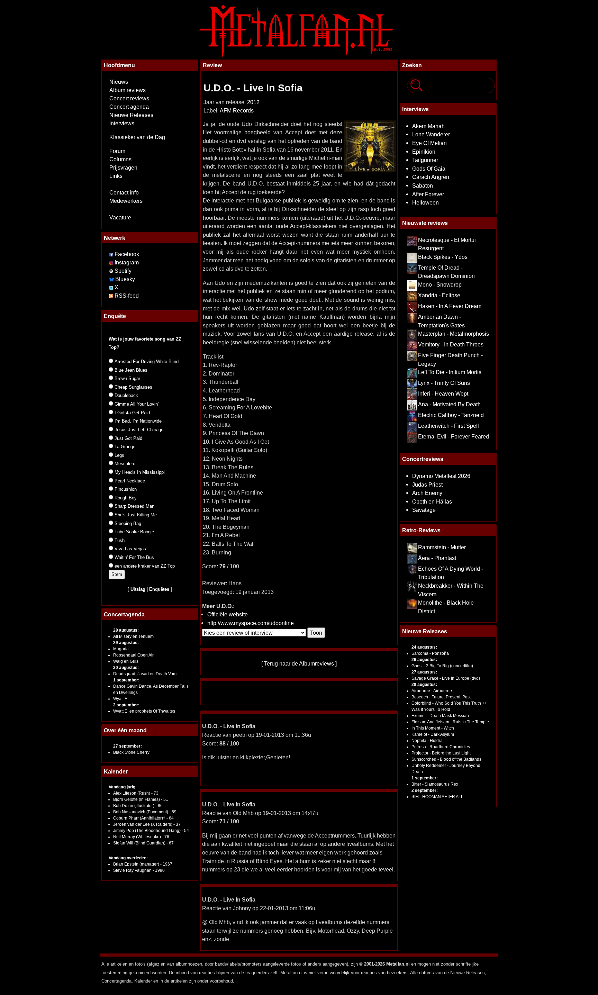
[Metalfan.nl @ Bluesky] (112, 279)
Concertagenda (124, 614)
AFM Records (237, 111)
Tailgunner (425, 160)
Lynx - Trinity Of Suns (444, 383)
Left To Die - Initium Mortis (449, 372)
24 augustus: (424, 647)
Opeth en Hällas (432, 501)
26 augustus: (424, 659)
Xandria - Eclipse (439, 295)
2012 (253, 102)
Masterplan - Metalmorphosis (453, 334)
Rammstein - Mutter (442, 547)
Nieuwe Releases (131, 115)
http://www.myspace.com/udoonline (250, 623)
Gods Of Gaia (428, 168)
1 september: (126, 680)
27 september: (127, 746)
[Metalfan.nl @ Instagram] (112, 262)
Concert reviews (129, 98)
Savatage (424, 510)
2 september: (126, 705)
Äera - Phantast (437, 558)
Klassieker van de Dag (137, 137)
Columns (120, 159)
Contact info (124, 193)
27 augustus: (424, 672)
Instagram (127, 262)
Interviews (121, 123)
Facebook (127, 254)
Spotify (123, 271)
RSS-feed (127, 296)
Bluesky (125, 279)
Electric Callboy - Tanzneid (451, 415)
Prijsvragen (123, 168)
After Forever (428, 194)
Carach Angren (430, 177)
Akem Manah (428, 126)
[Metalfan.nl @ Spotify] (112, 271)
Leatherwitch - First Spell (448, 426)
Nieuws (118, 82)
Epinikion (423, 151)
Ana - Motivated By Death (449, 404)
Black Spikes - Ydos (443, 257)
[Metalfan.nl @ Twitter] (112, 287)
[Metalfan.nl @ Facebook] (111, 254)
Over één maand (125, 730)
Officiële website (227, 614)
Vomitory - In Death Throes (450, 344)
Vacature (120, 217)
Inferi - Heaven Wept (443, 393)
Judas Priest (427, 484)
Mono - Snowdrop (440, 284)
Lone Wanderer (431, 134)
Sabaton (422, 185)
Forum (117, 151)
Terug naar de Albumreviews (299, 663)
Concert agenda (129, 107)
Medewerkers (126, 201)
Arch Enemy (427, 493)
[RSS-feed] (111, 296)
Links (116, 176)
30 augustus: (126, 667)
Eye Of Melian (429, 143)
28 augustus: (126, 630)
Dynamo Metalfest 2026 (441, 476)
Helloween (425, 202)
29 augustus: (126, 642)
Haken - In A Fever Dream (449, 306)
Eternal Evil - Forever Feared (453, 436)
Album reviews (127, 90)
